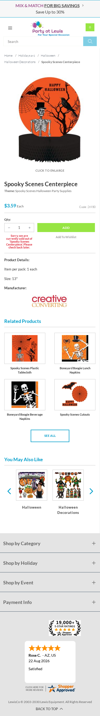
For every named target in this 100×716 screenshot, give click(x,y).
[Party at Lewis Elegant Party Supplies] (50, 27)
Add (66, 228)
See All (50, 436)
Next (90, 490)
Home (8, 55)
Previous (9, 490)
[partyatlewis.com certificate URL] (50, 688)
